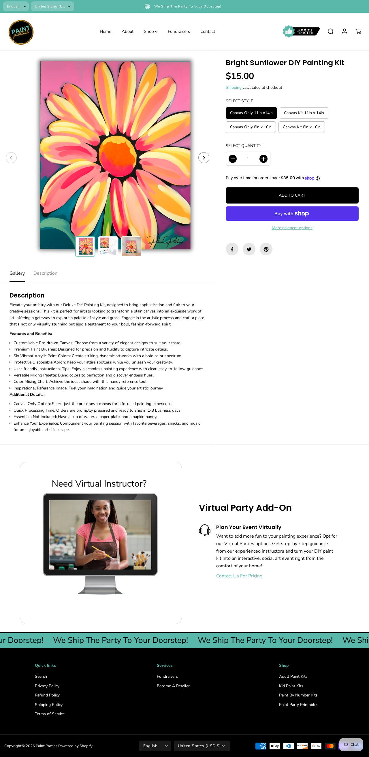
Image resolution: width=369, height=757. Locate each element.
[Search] (330, 31)
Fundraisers (179, 31)
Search (41, 676)
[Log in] (344, 31)
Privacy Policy (47, 686)
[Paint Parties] (20, 31)
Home (105, 31)
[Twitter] (249, 249)
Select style (239, 101)
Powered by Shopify (75, 746)
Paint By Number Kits (298, 695)
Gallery (17, 273)
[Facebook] (232, 249)
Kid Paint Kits (291, 686)
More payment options (292, 228)
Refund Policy (47, 695)
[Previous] (11, 157)
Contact (207, 31)
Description (45, 273)
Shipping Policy (49, 704)
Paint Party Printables (298, 704)
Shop (149, 31)
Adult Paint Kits (293, 676)
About (127, 31)
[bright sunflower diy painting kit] (107, 157)
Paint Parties (46, 746)
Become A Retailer (173, 686)
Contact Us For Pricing (239, 576)
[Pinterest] (266, 249)
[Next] (203, 157)
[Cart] (358, 31)
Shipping (234, 87)
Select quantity (243, 145)
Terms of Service (50, 714)
